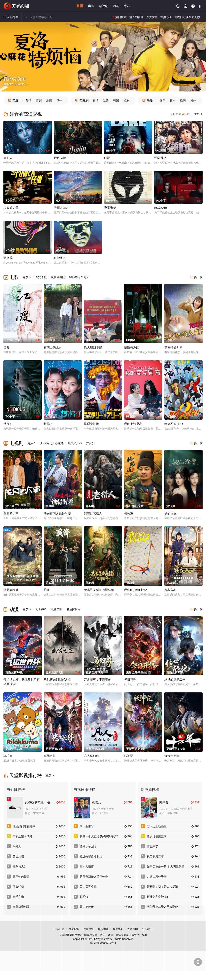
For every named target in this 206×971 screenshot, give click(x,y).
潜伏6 (7, 424)
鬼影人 (7, 158)
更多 (198, 114)
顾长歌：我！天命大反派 (162, 886)
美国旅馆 (18, 856)
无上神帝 (41, 609)
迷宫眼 (7, 257)
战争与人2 (19, 866)
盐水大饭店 (87, 866)
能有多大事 (11, 513)
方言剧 (90, 443)
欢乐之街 (18, 896)
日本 (173, 100)
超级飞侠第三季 (157, 836)
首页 (79, 6)
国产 (162, 100)
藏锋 (47, 590)
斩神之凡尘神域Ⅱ (157, 896)
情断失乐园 (131, 347)
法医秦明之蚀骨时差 (57, 513)
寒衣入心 (170, 590)
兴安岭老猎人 (93, 513)
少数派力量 (11, 207)
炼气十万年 (171, 756)
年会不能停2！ (174, 424)
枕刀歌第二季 (155, 856)
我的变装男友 (133, 424)
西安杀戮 (41, 277)
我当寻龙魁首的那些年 (99, 590)
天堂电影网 (16, 6)
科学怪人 (60, 257)
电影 (91, 6)
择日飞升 (130, 679)
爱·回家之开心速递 (52, 443)
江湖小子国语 (88, 846)
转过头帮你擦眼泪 (91, 856)
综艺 (127, 6)
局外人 (17, 846)
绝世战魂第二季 (174, 679)
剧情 (49, 100)
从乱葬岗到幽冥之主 (57, 679)
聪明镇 (84, 896)
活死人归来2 (62, 207)
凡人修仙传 (91, 756)
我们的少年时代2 (135, 590)
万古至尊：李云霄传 (97, 679)
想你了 (48, 424)
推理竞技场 (91, 424)
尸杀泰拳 (60, 158)
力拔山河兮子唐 (157, 876)
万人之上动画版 (157, 826)
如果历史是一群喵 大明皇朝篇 (165, 866)
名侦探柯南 (73, 609)
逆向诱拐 (160, 158)
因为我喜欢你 (88, 886)
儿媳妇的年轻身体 (24, 826)
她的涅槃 (170, 513)
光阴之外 (50, 756)
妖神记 (128, 756)
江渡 (6, 347)
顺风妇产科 (75, 443)
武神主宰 (56, 609)
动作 (59, 100)
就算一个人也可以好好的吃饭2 (99, 836)
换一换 (197, 277)
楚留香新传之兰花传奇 (94, 876)
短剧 (126, 100)
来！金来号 (87, 826)
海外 (193, 100)
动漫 (116, 6)
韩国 (116, 100)
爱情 (28, 100)
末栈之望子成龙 (22, 836)
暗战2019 (160, 207)
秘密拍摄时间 (173, 347)
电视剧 (103, 6)
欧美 (106, 100)
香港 (95, 100)
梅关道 (128, 513)
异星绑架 (110, 207)
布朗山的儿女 (53, 347)
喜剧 (39, 100)
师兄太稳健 (11, 590)
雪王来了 (152, 846)
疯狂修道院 (58, 277)
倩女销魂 (18, 886)
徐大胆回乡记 (93, 347)
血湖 (107, 158)
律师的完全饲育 (79, 277)
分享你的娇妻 (21, 876)
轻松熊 (7, 756)
